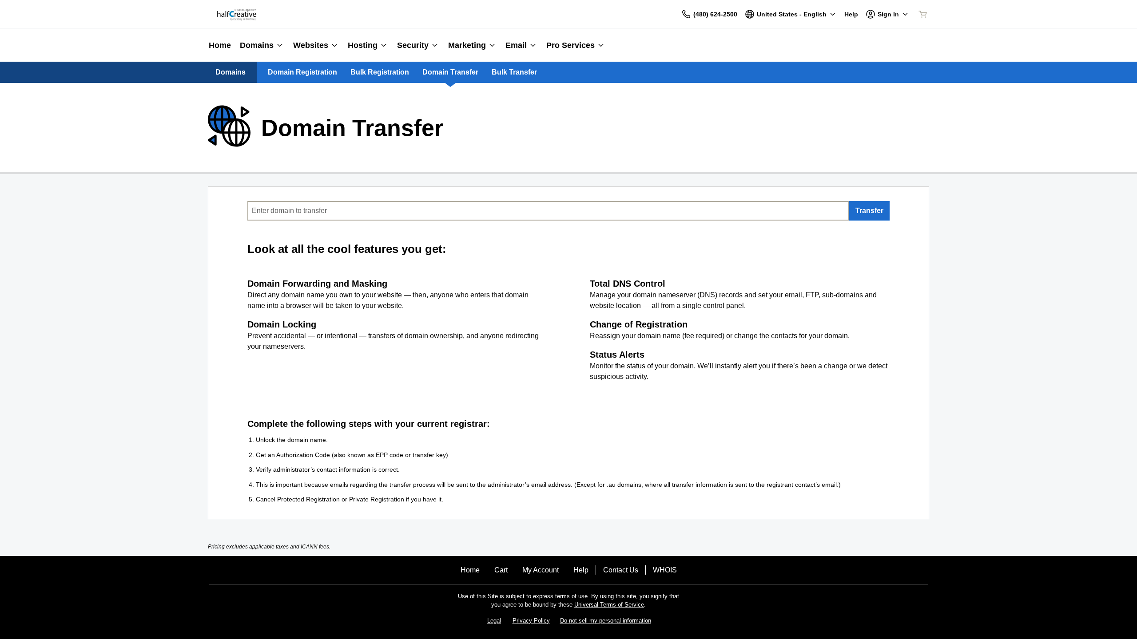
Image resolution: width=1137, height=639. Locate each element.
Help (580, 570)
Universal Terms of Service (609, 604)
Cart (501, 570)
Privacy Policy (531, 620)
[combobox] (548, 211)
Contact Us (620, 570)
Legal (494, 620)
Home (470, 570)
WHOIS (665, 570)
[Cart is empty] (923, 14)
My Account (540, 570)
